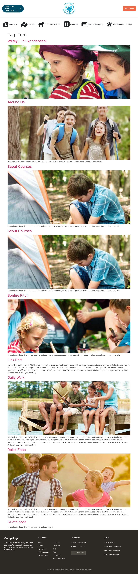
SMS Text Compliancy (112, 555)
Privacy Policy (109, 542)
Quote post (17, 522)
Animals (40, 546)
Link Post (15, 360)
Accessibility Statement (112, 546)
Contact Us (57, 555)
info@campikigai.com (78, 542)
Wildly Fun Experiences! (27, 41)
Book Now (129, 9)
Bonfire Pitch (18, 295)
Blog (54, 552)
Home (40, 542)
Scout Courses (20, 166)
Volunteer (56, 546)
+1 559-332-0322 (77, 546)
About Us (56, 542)
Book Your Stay (78, 553)
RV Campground (43, 552)
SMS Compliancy (59, 558)
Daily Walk (16, 377)
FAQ (54, 549)
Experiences (42, 549)
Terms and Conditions (112, 551)
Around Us (16, 102)
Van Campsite (43, 555)
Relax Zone (17, 450)
